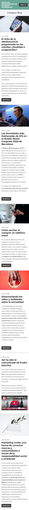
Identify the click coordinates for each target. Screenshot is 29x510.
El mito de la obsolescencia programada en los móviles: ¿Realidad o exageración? (13, 44)
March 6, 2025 (5, 130)
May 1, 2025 (4, 36)
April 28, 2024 (5, 440)
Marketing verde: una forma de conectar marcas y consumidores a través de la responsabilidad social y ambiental (14, 450)
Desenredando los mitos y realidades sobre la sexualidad (12, 299)
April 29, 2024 (5, 357)
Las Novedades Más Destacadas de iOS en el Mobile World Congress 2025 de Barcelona (14, 138)
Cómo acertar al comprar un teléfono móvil (13, 233)
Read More (6, 100)
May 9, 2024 (5, 227)
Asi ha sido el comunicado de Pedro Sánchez (14, 363)
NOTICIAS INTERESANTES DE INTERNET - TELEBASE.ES (9, 4)
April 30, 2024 (5, 294)
